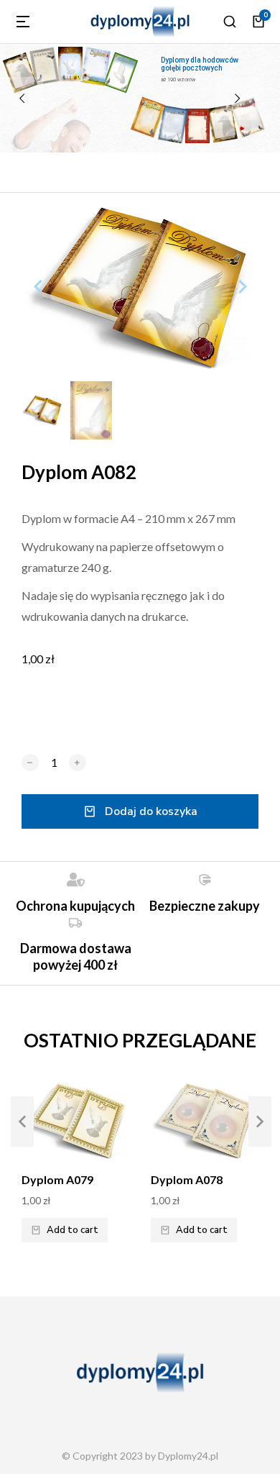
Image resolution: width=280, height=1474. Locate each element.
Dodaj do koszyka (151, 811)
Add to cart (72, 1230)
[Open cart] (258, 21)
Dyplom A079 (57, 1179)
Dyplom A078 (187, 1179)
